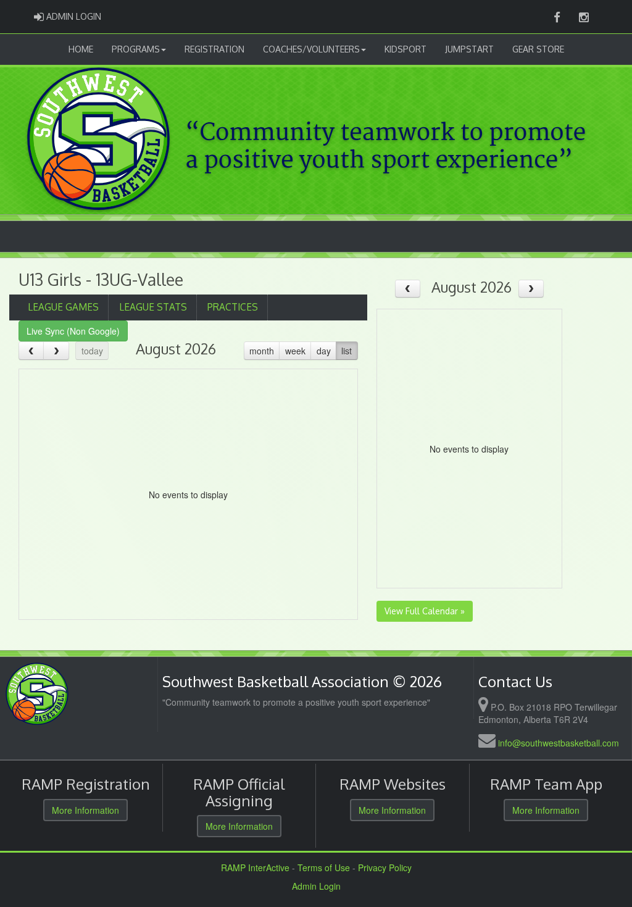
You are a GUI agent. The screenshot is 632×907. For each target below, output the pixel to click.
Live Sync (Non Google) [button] (73, 331)
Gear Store (538, 49)
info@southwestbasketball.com (558, 743)
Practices (232, 307)
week (295, 351)
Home (81, 49)
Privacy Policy (385, 867)
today (92, 351)
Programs (136, 49)
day (324, 351)
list (346, 351)
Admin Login (316, 886)
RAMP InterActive (255, 867)
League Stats (153, 307)
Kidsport (405, 49)
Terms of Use (323, 867)
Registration (214, 49)
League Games (63, 307)
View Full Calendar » (425, 611)
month (261, 351)
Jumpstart (469, 49)
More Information (85, 810)
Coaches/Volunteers (311, 49)
